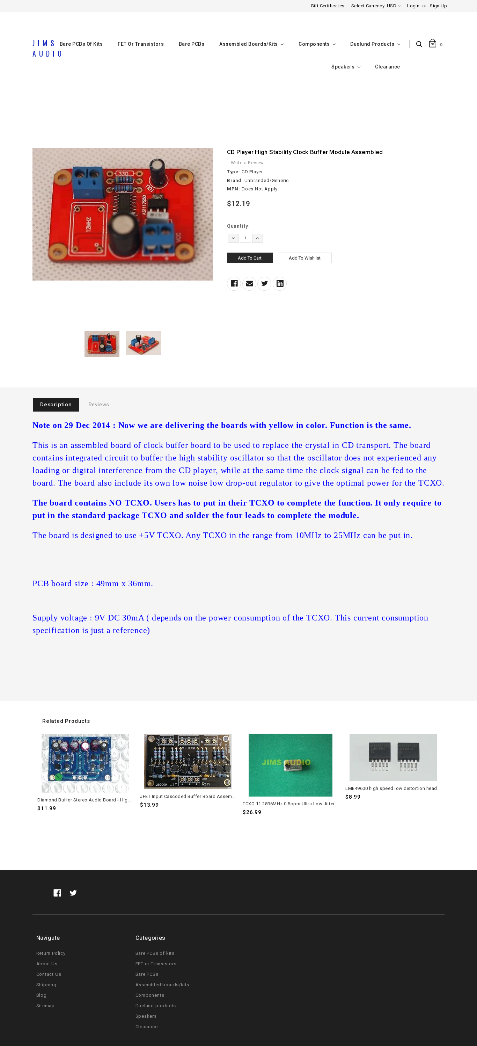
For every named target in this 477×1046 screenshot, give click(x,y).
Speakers (343, 67)
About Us (47, 963)
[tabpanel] (85, 776)
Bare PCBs (192, 44)
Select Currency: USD (374, 5)
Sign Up (438, 5)
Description (56, 404)
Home (238, 113)
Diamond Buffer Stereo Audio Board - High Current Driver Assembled (112, 799)
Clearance (387, 67)
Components (315, 44)
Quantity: (238, 226)
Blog (41, 995)
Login (413, 5)
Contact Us (48, 974)
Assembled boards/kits (249, 44)
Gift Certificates (328, 5)
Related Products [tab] (66, 721)
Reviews (99, 404)
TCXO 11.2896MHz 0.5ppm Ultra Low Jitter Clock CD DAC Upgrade (315, 803)
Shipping (46, 984)
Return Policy (51, 953)
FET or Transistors (141, 44)
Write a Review (247, 162)
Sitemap (45, 1005)
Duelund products (373, 44)
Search (421, 44)
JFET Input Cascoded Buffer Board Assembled (191, 796)
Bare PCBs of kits (155, 953)
